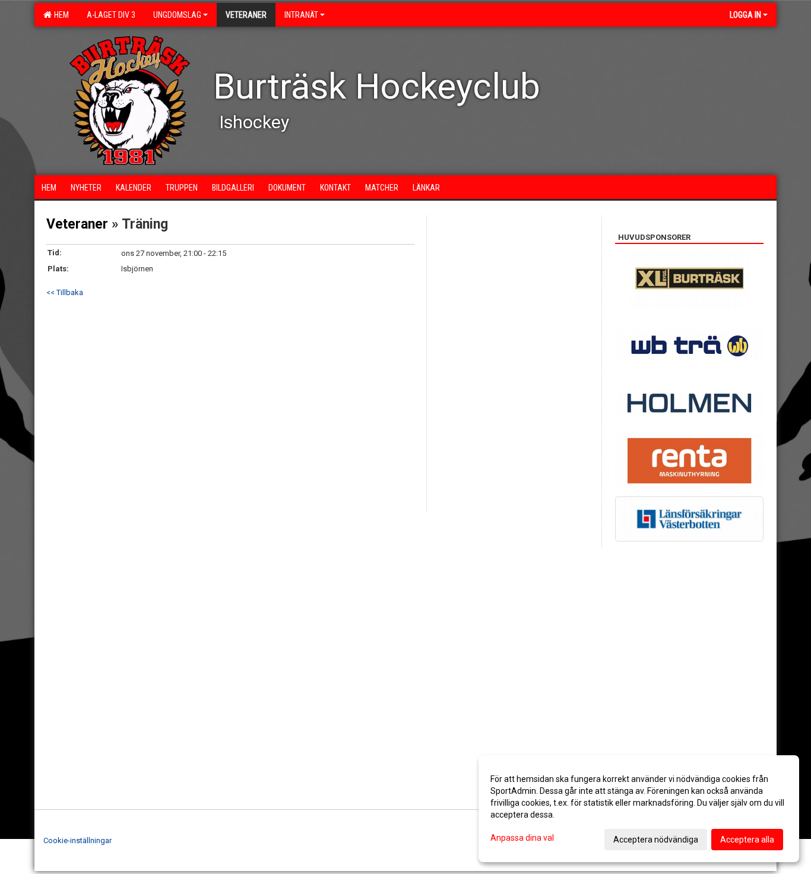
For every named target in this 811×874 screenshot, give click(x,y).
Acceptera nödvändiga (655, 839)
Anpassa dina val (522, 838)
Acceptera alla (747, 839)
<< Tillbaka (64, 292)
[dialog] (639, 808)
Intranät (301, 15)
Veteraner (77, 224)
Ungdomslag (177, 15)
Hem (59, 15)
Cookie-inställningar (77, 840)
